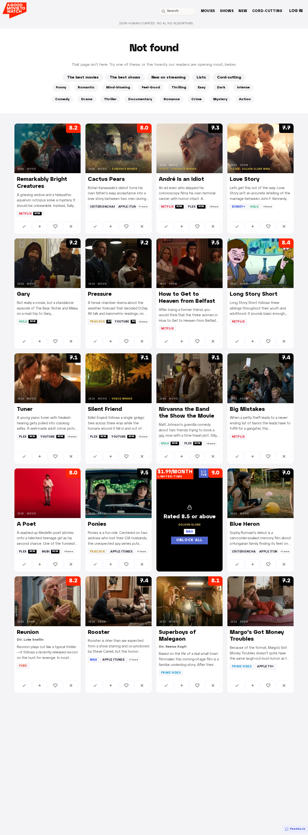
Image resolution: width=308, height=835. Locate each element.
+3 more (214, 206)
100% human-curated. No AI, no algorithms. (156, 23)
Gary (23, 294)
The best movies (83, 77)
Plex (196, 206)
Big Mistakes (247, 409)
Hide (71, 226)
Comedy (62, 99)
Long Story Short (253, 294)
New (242, 11)
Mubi (50, 551)
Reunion (28, 632)
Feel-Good (151, 87)
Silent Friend (105, 409)
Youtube (125, 321)
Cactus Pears (106, 179)
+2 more (143, 322)
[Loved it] (55, 226)
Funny (61, 87)
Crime (196, 99)
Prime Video (171, 672)
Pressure (100, 294)
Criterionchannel (102, 206)
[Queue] (39, 226)
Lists (201, 77)
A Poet (26, 524)
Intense (243, 87)
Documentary (140, 99)
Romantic (86, 87)
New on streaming (168, 77)
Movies (208, 11)
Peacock (101, 321)
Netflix (29, 213)
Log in (296, 11)
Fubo (23, 665)
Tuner (25, 409)
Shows (227, 11)
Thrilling (179, 87)
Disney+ (238, 206)
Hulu (254, 206)
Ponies (97, 524)
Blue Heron (245, 524)
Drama (86, 99)
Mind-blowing (118, 87)
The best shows (125, 77)
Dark (221, 87)
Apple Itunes (127, 206)
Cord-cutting (267, 11)
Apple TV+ (265, 666)
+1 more (143, 206)
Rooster (99, 632)
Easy (201, 87)
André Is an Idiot (181, 179)
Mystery (220, 99)
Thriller (110, 99)
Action (245, 99)
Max (93, 659)
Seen (24, 226)
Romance (172, 99)
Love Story (244, 179)
